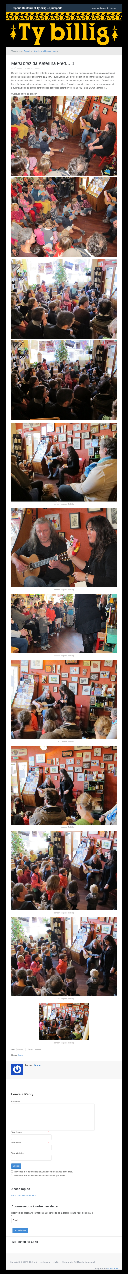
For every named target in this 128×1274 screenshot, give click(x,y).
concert (20, 1049)
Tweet (20, 1055)
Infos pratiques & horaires (104, 8)
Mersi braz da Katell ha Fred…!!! (42, 63)
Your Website (17, 1153)
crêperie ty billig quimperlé (45, 51)
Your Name (16, 1132)
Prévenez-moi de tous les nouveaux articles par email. (39, 1175)
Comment (15, 1101)
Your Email (16, 1143)
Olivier (37, 1065)
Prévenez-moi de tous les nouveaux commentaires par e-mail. (43, 1172)
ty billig (38, 1049)
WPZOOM (112, 1268)
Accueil (27, 51)
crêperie (29, 1049)
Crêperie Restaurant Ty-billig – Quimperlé (36, 8)
